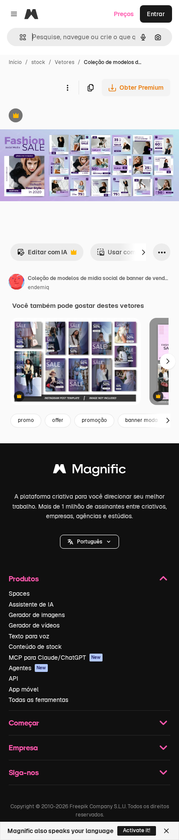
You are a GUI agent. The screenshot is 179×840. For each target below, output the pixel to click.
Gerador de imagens (37, 615)
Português (89, 541)
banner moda (141, 420)
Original (55, 116)
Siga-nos (24, 772)
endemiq (38, 287)
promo (26, 420)
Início (15, 62)
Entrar (156, 14)
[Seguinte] (143, 252)
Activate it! (136, 830)
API (13, 678)
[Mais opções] (67, 87)
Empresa (23, 747)
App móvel (24, 689)
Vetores (64, 62)
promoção (94, 420)
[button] (89, 542)
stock (38, 62)
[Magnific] (89, 471)
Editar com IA (42, 254)
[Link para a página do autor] (16, 283)
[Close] (166, 831)
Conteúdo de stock (35, 647)
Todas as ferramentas (38, 700)
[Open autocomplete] (19, 37)
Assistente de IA (31, 604)
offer (57, 420)
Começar (24, 722)
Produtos (24, 578)
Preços (124, 14)
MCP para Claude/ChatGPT (55, 657)
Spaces (19, 593)
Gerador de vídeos (34, 625)
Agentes (27, 668)
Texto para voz (29, 636)
